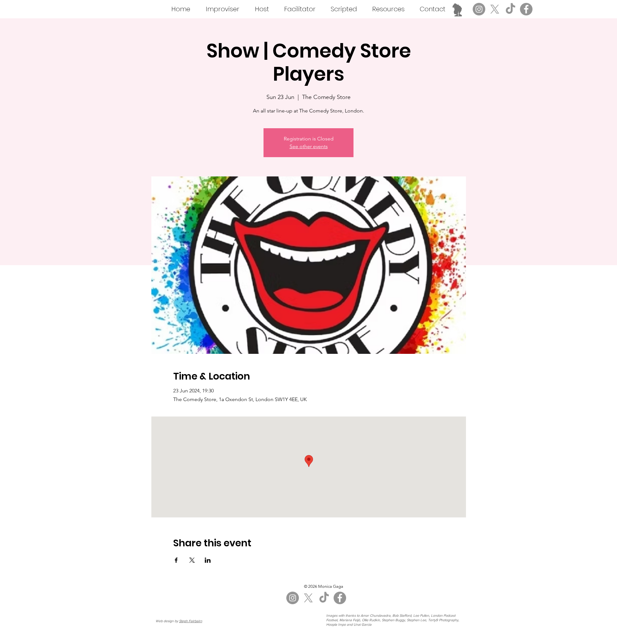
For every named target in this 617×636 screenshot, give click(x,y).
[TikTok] (510, 9)
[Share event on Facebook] (176, 560)
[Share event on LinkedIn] (208, 560)
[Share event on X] (192, 560)
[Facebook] (526, 9)
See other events (309, 146)
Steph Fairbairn (190, 621)
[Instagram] (479, 9)
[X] (494, 9)
